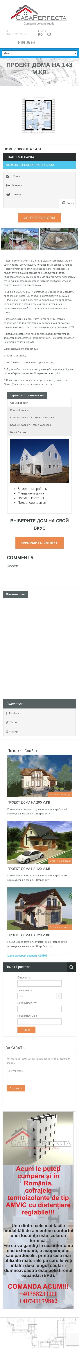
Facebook (14, 713)
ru (49, 34)
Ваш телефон (15, 1071)
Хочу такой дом (39, 218)
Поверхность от (27, 1003)
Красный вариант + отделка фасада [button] (30, 425)
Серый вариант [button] (19, 402)
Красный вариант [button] (20, 410)
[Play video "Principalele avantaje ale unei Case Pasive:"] (59, 239)
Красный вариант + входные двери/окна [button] (32, 417)
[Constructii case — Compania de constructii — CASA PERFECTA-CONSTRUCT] (39, 13)
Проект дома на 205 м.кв (28, 802)
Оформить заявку (39, 543)
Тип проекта (24, 990)
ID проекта (23, 977)
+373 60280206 (16, 34)
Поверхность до (27, 1015)
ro (40, 34)
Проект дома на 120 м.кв (28, 869)
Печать (70, 203)
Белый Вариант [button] (19, 432)
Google (14, 731)
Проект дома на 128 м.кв (28, 935)
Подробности (43, 813)
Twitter (13, 722)
